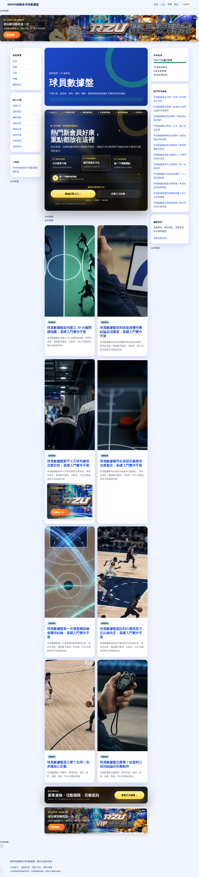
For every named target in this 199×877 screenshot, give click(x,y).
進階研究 (17, 146)
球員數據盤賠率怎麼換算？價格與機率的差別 (170, 147)
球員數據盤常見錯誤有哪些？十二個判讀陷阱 (170, 175)
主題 (163, 4)
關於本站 (36, 867)
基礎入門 (17, 105)
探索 (156, 4)
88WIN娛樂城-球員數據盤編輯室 (25, 169)
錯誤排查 (17, 134)
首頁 (15, 61)
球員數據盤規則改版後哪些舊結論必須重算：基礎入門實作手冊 (121, 331)
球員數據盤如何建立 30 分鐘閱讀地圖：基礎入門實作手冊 (69, 329)
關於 (176, 4)
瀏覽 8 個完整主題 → (58, 99)
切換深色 (186, 4)
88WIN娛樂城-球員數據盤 (23, 4)
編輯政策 (17, 84)
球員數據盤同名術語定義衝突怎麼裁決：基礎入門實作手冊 (121, 463)
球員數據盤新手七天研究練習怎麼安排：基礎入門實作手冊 (68, 463)
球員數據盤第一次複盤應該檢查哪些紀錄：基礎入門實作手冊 (68, 632)
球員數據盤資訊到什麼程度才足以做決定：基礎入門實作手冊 (121, 632)
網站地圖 (47, 867)
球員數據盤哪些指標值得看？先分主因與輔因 (170, 195)
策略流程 (17, 123)
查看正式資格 (129, 795)
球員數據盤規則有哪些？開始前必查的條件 (170, 118)
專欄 (169, 4)
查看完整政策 (160, 238)
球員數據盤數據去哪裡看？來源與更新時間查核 (170, 185)
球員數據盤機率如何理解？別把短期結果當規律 (170, 137)
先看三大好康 (119, 193)
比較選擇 (17, 140)
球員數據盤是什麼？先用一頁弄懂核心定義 (68, 764)
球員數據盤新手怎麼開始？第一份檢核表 (170, 166)
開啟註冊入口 (73, 193)
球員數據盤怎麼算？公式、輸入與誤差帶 (170, 127)
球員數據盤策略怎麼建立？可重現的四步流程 (170, 156)
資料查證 (17, 111)
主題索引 (14, 867)
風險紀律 (17, 128)
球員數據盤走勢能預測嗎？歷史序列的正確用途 (170, 204)
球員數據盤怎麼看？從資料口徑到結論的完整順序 (121, 764)
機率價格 (17, 117)
